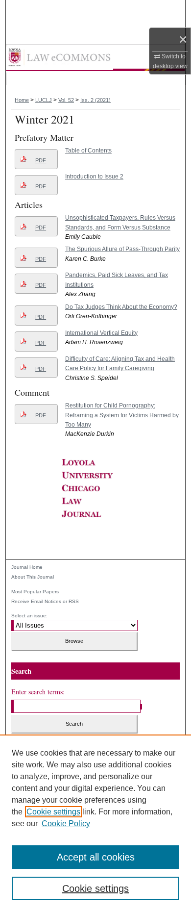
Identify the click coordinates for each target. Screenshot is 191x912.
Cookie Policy (66, 823)
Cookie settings (53, 812)
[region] (95, 823)
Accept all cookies (96, 857)
